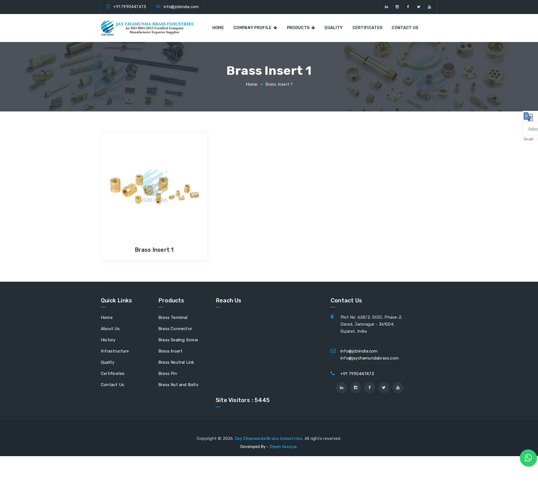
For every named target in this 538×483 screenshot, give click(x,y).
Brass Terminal (172, 317)
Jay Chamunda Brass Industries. (269, 438)
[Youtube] (429, 7)
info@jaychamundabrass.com (369, 358)
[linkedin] (386, 7)
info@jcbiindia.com (181, 6)
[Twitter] (419, 7)
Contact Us (405, 27)
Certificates (367, 27)
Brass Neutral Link (176, 362)
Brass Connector (175, 328)
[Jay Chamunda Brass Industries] (147, 28)
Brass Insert (170, 351)
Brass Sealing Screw (178, 339)
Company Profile (253, 27)
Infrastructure (115, 351)
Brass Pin (167, 373)
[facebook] (408, 7)
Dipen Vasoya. (284, 446)
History (108, 339)
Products (299, 27)
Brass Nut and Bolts (178, 384)
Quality (333, 27)
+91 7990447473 (129, 6)
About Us (110, 328)
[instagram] (397, 7)
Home (218, 27)
